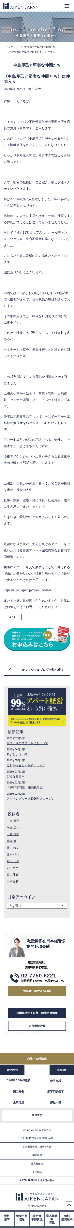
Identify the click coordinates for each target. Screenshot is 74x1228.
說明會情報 (12, 1069)
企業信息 (18, 1102)
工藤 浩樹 (13, 834)
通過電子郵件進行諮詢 (37, 991)
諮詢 (37, 1058)
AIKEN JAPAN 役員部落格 (37, 1129)
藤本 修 (11, 841)
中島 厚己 (13, 821)
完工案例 (18, 1091)
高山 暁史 (13, 847)
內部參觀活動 (37, 1025)
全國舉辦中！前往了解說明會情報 (37, 1013)
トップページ (10, 46)
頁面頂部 (69, 1205)
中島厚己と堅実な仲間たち (39, 46)
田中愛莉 (13, 881)
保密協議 (37, 1172)
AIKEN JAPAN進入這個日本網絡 (37, 1180)
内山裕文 (13, 868)
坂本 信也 (13, 854)
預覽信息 (61, 1069)
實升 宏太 (13, 861)
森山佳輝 (13, 874)
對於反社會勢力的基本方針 (37, 1146)
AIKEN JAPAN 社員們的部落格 (37, 1138)
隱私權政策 (37, 1163)
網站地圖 (37, 1155)
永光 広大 (13, 827)
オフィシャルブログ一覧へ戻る (43, 669)
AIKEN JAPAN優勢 (18, 1080)
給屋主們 (37, 1115)
